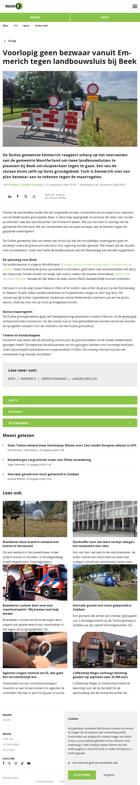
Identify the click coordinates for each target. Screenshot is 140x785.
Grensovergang (54, 379)
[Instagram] (16, 763)
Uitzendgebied (11, 744)
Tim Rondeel (11, 184)
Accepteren (82, 775)
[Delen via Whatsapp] (34, 196)
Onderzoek (41, 25)
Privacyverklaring (45, 781)
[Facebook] (3, 763)
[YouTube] (28, 763)
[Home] (35, 6)
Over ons (8, 739)
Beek (11, 379)
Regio (105, 17)
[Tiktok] (22, 763)
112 (16, 25)
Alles (5, 25)
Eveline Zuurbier (32, 184)
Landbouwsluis (84, 379)
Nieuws (35, 17)
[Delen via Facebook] (17, 196)
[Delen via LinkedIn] (10, 196)
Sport (26, 25)
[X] (9, 763)
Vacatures (9, 750)
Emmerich (28, 379)
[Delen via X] (25, 196)
